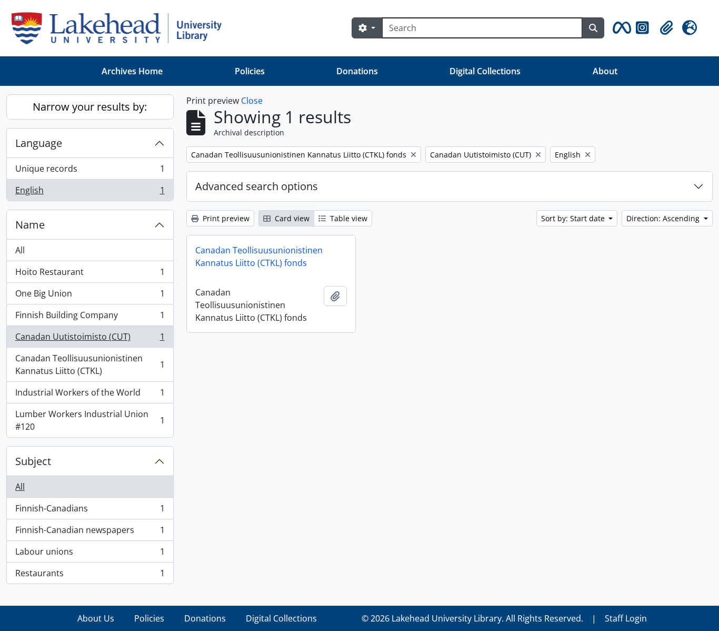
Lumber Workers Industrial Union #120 (90, 420)
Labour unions (90, 554)
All (20, 250)
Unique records (90, 171)
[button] (620, 28)
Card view (291, 218)
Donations (357, 71)
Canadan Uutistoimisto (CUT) (90, 339)
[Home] (121, 28)
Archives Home (132, 71)
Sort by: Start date (574, 218)
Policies (250, 71)
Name (30, 225)
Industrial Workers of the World (90, 395)
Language (38, 143)
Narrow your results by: (90, 107)
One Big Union (90, 296)
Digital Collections (485, 71)
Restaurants (90, 575)
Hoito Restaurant (90, 274)
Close (252, 100)
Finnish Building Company (90, 317)
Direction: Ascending (664, 218)
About (605, 71)
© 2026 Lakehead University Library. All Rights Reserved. (472, 618)
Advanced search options (256, 186)
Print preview (225, 218)
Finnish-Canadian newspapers (90, 532)
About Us (95, 618)
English (90, 192)
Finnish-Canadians (90, 510)
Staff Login (626, 618)
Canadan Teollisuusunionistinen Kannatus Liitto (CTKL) (90, 364)
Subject (33, 461)
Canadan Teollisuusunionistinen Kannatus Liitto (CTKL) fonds (259, 256)
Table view (347, 218)
